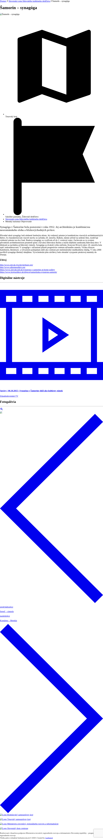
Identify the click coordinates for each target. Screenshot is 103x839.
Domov (3, 1)
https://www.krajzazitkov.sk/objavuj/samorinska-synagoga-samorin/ (28, 272)
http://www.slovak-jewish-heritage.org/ (16, 265)
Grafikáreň (49, 838)
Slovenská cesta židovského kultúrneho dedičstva (29, 1)
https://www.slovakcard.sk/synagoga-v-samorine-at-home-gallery (27, 270)
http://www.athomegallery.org (12, 267)
